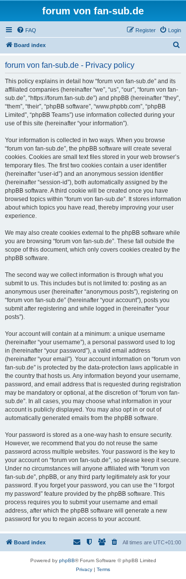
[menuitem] (26, 30)
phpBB (67, 560)
